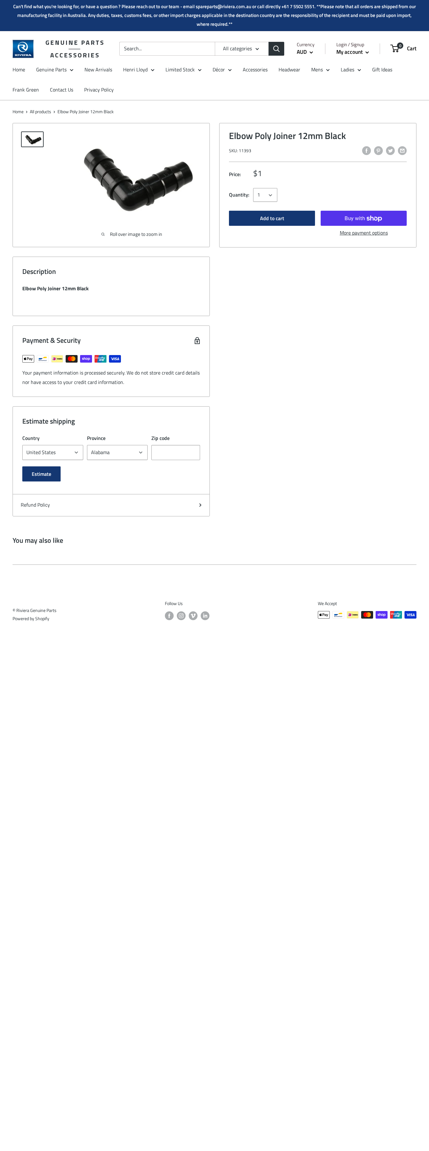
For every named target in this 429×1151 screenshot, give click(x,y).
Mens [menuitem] (317, 69)
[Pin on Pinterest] (378, 150)
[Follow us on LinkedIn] (205, 615)
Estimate (41, 474)
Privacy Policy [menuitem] (99, 89)
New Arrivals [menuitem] (98, 69)
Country (31, 438)
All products (40, 111)
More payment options (364, 233)
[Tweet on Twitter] (390, 150)
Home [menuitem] (19, 69)
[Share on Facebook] (366, 150)
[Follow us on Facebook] (169, 615)
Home (18, 111)
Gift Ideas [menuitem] (382, 69)
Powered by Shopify (31, 618)
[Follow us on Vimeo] (193, 615)
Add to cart (272, 218)
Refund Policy (35, 505)
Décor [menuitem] (219, 69)
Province (96, 438)
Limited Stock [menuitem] (180, 69)
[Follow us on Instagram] (181, 615)
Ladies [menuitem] (347, 69)
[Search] (276, 49)
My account (350, 52)
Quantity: (239, 195)
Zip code (160, 438)
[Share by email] (402, 150)
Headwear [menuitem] (289, 69)
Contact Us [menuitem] (61, 89)
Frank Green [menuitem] (26, 89)
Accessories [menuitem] (255, 69)
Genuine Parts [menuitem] (51, 69)
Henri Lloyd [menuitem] (135, 69)
